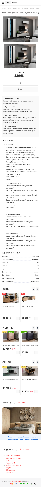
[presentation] (33, 289)
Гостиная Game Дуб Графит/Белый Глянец (12, 379)
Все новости (24, 449)
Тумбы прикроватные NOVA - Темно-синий (31, 345)
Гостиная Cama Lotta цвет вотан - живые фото (13, 458)
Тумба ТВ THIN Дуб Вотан (27, 306)
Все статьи (22, 402)
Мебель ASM (10, 463)
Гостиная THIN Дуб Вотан (9, 306)
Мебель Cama (16, 481)
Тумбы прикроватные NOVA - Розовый (11, 345)
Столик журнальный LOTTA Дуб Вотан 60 (31, 379)
